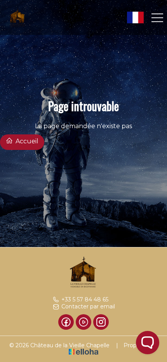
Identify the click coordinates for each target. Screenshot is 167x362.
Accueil (26, 141)
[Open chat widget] (147, 342)
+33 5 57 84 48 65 (84, 299)
